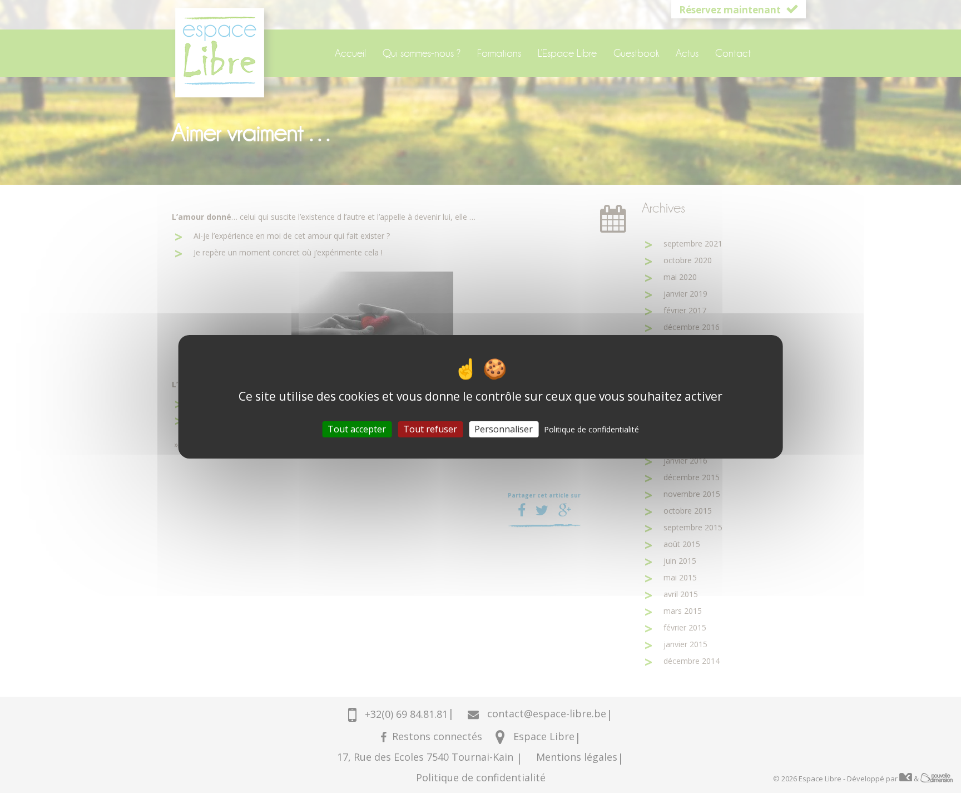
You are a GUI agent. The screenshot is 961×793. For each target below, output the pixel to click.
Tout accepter (357, 428)
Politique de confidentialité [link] (591, 428)
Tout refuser (430, 428)
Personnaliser (503, 428)
